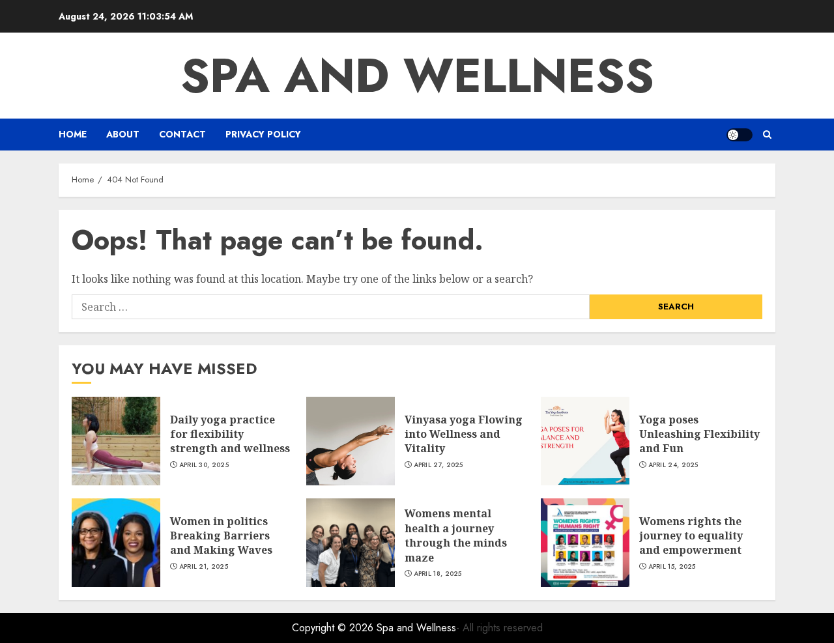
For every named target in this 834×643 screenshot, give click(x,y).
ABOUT (122, 134)
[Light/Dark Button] (739, 134)
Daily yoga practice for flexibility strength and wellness (230, 434)
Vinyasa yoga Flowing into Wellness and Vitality (464, 434)
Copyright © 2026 (334, 627)
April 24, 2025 (673, 465)
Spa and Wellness (417, 75)
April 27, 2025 (438, 465)
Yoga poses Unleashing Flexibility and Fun (699, 434)
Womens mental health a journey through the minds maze (456, 535)
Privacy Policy (263, 134)
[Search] (767, 134)
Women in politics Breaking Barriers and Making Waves (221, 536)
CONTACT (182, 134)
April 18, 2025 (438, 574)
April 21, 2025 (203, 566)
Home (73, 134)
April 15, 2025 (672, 566)
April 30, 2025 (204, 465)
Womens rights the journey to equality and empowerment (691, 536)
